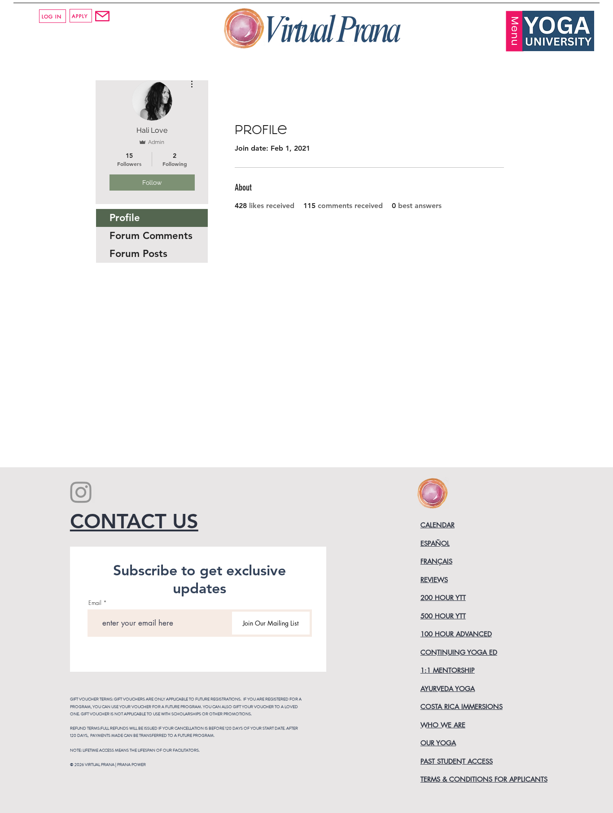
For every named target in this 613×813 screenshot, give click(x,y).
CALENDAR (437, 525)
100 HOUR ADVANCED (456, 634)
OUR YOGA (438, 743)
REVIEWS (434, 579)
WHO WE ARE (442, 725)
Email (94, 603)
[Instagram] (81, 492)
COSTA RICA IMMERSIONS (461, 706)
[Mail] (102, 16)
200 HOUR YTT (443, 597)
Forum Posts (138, 254)
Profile (124, 218)
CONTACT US (134, 521)
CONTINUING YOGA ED (458, 652)
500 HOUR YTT (443, 616)
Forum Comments (151, 236)
